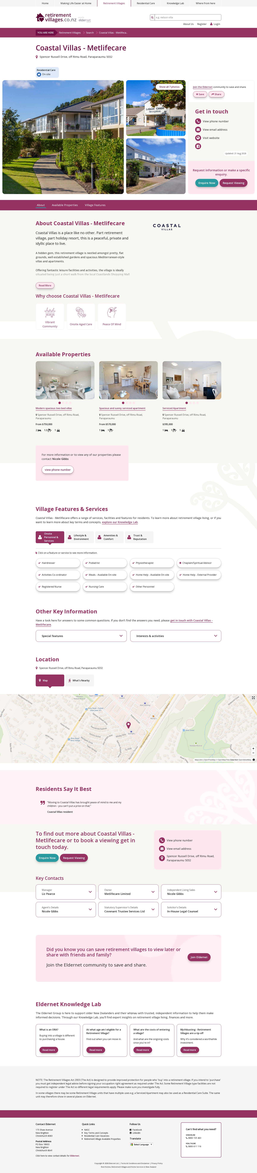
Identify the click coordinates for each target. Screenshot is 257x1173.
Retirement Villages (114, 3)
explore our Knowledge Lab (120, 522)
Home (45, 3)
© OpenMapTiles (223, 759)
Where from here (205, 3)
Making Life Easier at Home (76, 3)
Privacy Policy (157, 1163)
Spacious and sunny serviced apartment (122, 408)
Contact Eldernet (46, 1124)
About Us (188, 24)
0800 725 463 (194, 1137)
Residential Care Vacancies (96, 1135)
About (41, 205)
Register (202, 24)
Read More (45, 285)
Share (217, 94)
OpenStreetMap (245, 759)
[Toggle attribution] (254, 760)
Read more (49, 1050)
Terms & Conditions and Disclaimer (135, 1163)
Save (201, 94)
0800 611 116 (194, 1146)
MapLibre (199, 759)
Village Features (95, 205)
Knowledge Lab (175, 3)
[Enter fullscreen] (253, 698)
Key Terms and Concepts (96, 1132)
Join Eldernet (199, 957)
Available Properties (65, 205)
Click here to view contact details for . (58, 1155)
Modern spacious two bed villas (54, 408)
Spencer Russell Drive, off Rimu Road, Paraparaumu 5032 (75, 56)
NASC (87, 1129)
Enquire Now (206, 183)
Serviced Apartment (174, 408)
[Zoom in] (253, 748)
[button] (58, 563)
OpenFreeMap (210, 759)
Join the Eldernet (203, 87)
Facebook (137, 1129)
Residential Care (146, 3)
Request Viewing (233, 183)
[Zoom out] (253, 753)
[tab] (50, 537)
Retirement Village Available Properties (102, 1139)
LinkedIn (136, 1132)
